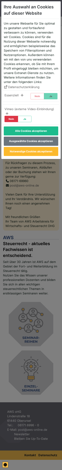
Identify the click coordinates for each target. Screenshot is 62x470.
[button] (14, 96)
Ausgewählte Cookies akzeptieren (31, 141)
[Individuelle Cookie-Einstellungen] (5, 465)
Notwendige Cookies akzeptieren (31, 151)
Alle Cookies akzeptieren (31, 130)
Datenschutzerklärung (23, 87)
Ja (24, 118)
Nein (11, 118)
